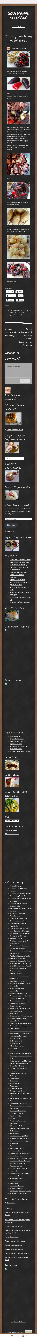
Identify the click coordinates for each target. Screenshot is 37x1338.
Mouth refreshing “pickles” (19, 1136)
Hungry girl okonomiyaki (18, 1111)
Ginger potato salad (16, 1178)
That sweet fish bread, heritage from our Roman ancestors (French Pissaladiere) (20, 1063)
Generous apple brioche (18, 896)
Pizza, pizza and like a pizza (15, 1241)
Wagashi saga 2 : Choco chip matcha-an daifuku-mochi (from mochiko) (19, 1036)
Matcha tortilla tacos (17, 1186)
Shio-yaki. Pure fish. (16, 1188)
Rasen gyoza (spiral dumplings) (20, 602)
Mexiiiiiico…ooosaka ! (17, 981)
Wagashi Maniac (15, 736)
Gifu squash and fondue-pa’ (10, 332)
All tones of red (15, 901)
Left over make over (17, 1151)
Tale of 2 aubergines (17, 1046)
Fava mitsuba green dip (18, 1073)
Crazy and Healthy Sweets (14, 1249)
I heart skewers (15, 1028)
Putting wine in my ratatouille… (20, 933)
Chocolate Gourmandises (13, 1245)
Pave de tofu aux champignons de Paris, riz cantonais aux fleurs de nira (21, 1056)
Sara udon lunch (15, 1013)
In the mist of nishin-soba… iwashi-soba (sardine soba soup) (19, 574)
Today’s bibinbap (15, 886)
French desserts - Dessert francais (17, 1253)
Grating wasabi (15, 1133)
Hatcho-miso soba (16, 1006)
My (29, 310)
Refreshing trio (15, 1048)
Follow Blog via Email (17, 505)
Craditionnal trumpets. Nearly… (20, 956)
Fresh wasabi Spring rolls (18, 1103)
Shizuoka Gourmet (16, 749)
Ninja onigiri (14, 1143)
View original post (11, 281)
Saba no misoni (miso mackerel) (21, 1158)
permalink (28, 315)
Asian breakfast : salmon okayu (20, 963)
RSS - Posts (11, 531)
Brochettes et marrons (17, 913)
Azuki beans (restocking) (18, 565)
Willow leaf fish (15, 1083)
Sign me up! (11, 525)
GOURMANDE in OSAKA (18, 15)
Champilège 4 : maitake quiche (20, 898)
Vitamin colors (15, 1086)
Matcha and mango (16, 1011)
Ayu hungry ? (14, 1051)
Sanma (12, 1146)
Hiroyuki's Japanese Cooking (20, 751)
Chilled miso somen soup (18, 918)
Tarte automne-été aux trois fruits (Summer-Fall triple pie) (25, 337)
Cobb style (13, 1076)
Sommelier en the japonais (19, 746)
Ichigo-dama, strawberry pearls (20, 1191)
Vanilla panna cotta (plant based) (21, 1023)
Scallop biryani (15, 1131)
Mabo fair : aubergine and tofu (20, 1008)
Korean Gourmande (11, 1237)
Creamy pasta (14, 1078)
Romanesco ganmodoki (18, 921)
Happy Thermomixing (17, 739)
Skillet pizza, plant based (18, 1193)
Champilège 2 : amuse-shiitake (20, 893)
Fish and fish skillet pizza (18, 1003)
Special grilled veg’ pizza (18, 993)
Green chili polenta (16, 1166)
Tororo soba (14, 1183)
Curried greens (15, 916)
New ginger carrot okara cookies (21, 1016)
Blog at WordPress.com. (18, 1321)
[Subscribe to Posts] (5, 531)
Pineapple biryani (16, 1088)
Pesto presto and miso (18, 1091)
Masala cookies (15, 1181)
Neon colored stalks (17, 1148)
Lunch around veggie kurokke (20, 961)
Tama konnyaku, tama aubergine (20, 1031)
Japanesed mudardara (17, 580)
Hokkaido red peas (16, 938)
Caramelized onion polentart (19, 1001)
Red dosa (13, 1118)
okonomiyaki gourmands (13, 1226)
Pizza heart (14, 1081)
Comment (25, 381)
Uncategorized (10, 315)
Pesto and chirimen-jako (18, 1026)
